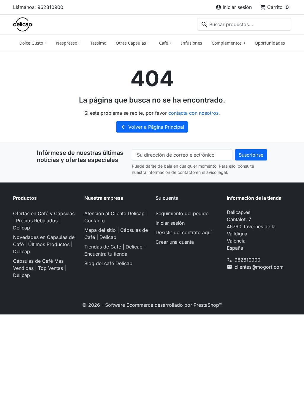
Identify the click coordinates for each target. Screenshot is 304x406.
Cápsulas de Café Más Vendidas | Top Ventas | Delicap (39, 268)
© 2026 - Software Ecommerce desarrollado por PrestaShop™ (152, 305)
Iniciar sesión (170, 223)
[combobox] (244, 24)
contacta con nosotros (193, 113)
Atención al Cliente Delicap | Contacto (116, 217)
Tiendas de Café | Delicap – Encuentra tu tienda (115, 250)
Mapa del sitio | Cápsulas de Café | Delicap (116, 233)
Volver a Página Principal (152, 127)
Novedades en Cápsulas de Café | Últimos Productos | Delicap (44, 244)
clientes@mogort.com (259, 267)
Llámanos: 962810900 (38, 7)
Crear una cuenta (175, 242)
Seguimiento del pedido (182, 213)
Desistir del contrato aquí (184, 232)
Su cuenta (167, 198)
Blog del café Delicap (108, 263)
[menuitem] (33, 42)
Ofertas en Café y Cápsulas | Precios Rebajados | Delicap (44, 220)
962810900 (247, 260)
